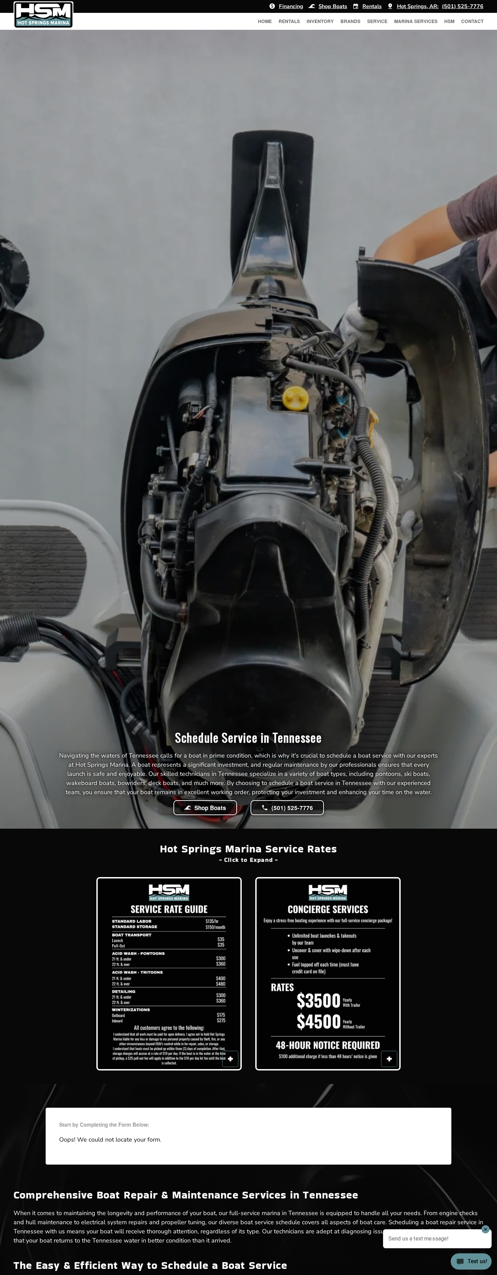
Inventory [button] (320, 21)
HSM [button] (449, 21)
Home (265, 21)
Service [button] (377, 21)
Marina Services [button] (415, 21)
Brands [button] (350, 21)
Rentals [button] (289, 21)
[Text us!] (471, 1262)
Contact (472, 21)
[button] (169, 973)
